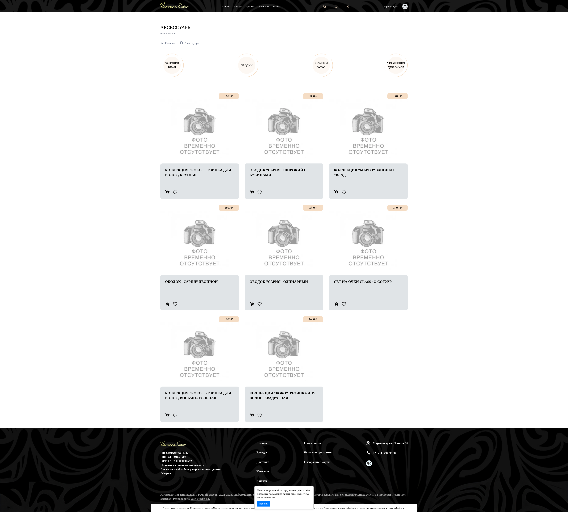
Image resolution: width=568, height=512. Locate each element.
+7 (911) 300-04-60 (384, 453)
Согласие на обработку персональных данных (191, 469)
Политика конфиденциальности (182, 465)
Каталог (226, 6)
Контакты (264, 6)
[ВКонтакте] (369, 463)
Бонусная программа (318, 452)
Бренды (238, 6)
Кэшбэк (277, 6)
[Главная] (174, 5)
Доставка (250, 6)
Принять (263, 503)
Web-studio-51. (200, 498)
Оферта (165, 473)
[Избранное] (336, 6)
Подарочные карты (317, 462)
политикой (270, 497)
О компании (312, 443)
